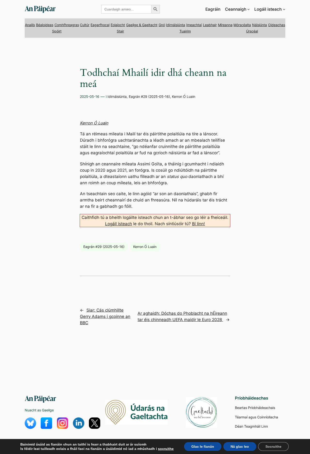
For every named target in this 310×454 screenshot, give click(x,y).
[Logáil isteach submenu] (284, 9)
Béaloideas (44, 25)
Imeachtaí (194, 25)
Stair (120, 31)
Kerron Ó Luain (183, 96)
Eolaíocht (118, 25)
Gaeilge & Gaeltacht (141, 25)
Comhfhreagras (66, 25)
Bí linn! (198, 223)
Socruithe (273, 446)
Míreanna (225, 25)
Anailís (30, 25)
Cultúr (84, 25)
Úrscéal (252, 31)
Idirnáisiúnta (175, 25)
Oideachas (276, 25)
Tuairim (185, 31)
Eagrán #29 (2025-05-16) (149, 96)
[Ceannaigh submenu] (248, 9)
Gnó (162, 25)
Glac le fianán (202, 446)
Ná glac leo (240, 446)
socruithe (166, 449)
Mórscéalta (242, 25)
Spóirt (57, 31)
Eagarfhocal (100, 25)
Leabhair (210, 25)
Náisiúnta (259, 25)
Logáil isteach (118, 223)
